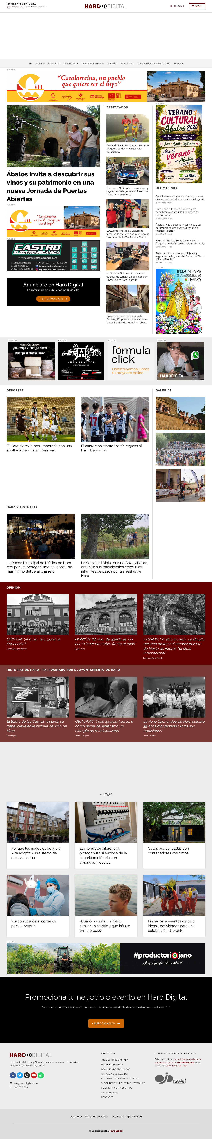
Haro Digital (116, 1131)
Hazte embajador (112, 1064)
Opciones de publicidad (115, 1069)
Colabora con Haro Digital (154, 63)
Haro (39, 63)
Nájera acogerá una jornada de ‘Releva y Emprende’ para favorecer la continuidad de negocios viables (127, 319)
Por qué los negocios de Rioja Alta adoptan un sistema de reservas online (35, 853)
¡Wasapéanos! (109, 1092)
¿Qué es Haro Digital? (114, 1060)
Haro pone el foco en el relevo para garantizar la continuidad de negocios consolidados (177, 212)
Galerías (112, 63)
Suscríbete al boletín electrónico (123, 1083)
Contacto (107, 1097)
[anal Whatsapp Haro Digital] (180, 378)
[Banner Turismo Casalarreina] (53, 235)
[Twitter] (20, 1075)
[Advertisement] (106, 36)
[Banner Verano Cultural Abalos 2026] (179, 180)
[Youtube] (34, 1075)
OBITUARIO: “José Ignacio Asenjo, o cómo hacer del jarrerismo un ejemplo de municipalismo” (104, 726)
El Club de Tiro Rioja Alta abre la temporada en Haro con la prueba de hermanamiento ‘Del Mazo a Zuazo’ (127, 234)
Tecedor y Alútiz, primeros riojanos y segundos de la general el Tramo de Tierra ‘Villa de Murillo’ (127, 191)
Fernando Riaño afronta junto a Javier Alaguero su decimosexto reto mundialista (127, 148)
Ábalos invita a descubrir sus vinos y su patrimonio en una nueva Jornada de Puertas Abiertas (178, 227)
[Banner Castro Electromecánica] (53, 269)
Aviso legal (76, 1116)
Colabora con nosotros (116, 1088)
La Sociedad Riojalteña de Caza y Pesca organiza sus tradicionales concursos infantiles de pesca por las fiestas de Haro (114, 569)
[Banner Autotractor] (81, 378)
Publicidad (127, 63)
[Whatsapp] (41, 1075)
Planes (178, 63)
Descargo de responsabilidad (126, 1116)
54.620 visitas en (15, 7)
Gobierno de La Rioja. (176, 1065)
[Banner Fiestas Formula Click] (131, 378)
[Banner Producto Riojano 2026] (106, 972)
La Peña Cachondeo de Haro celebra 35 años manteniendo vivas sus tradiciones (174, 726)
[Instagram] (27, 1075)
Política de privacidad (96, 1116)
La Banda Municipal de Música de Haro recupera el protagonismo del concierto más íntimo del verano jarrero (39, 567)
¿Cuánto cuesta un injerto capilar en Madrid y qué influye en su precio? (105, 926)
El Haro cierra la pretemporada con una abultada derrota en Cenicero (39, 448)
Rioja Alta (54, 63)
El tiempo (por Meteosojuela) (119, 1078)
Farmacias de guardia (114, 1074)
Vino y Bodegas (91, 63)
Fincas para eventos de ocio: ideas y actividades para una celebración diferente (171, 926)
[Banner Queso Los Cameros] (31, 378)
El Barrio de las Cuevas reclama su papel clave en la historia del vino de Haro (37, 726)
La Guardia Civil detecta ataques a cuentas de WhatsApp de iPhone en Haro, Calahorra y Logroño (126, 276)
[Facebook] (13, 1075)
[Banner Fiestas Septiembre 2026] (179, 332)
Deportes (69, 63)
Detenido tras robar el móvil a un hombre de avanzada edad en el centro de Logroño (180, 198)
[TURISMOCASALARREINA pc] (106, 100)
